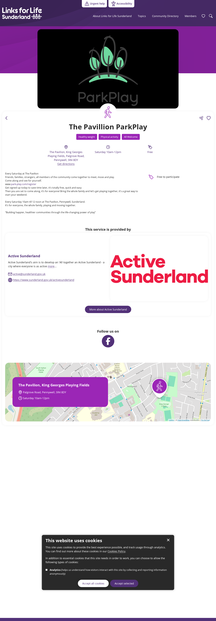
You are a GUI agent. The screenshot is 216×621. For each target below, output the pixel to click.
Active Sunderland (24, 255)
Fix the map (205, 420)
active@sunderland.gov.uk (29, 274)
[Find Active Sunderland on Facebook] (108, 341)
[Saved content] (203, 16)
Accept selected (124, 583)
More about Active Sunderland (108, 309)
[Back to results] (7, 118)
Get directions (66, 164)
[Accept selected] (168, 540)
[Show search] (211, 16)
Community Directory (165, 16)
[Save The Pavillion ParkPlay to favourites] (208, 118)
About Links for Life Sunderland (112, 16)
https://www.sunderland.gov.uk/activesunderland (43, 280)
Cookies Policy (116, 551)
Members (190, 16)
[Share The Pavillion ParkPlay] (201, 118)
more (51, 266)
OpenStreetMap (184, 420)
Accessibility (120, 4)
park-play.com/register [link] (23, 184)
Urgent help (97, 3)
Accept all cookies (93, 583)
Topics (142, 16)
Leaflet (171, 420)
